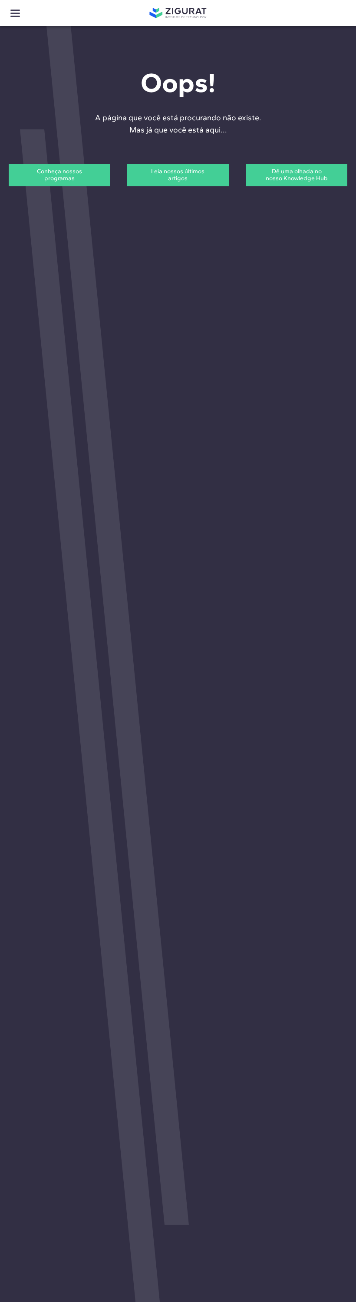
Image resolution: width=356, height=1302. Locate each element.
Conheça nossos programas (59, 175)
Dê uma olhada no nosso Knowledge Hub (297, 175)
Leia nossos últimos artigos (177, 175)
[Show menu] (15, 13)
